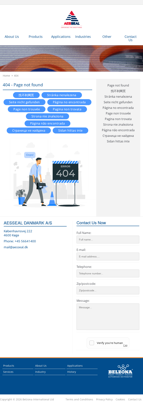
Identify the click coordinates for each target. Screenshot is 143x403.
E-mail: (81, 250)
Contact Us (130, 38)
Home (6, 75)
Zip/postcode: (86, 284)
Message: (83, 301)
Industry (40, 372)
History (71, 372)
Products (36, 36)
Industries (83, 36)
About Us (12, 36)
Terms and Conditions (79, 399)
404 (16, 75)
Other (106, 36)
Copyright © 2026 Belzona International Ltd (27, 399)
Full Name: (84, 233)
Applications (61, 36)
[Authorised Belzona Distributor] (71, 19)
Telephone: (84, 267)
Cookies (120, 399)
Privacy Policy (104, 399)
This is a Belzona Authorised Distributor (118, 378)
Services (8, 372)
